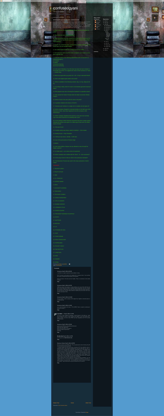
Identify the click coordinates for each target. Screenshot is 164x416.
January (107, 46)
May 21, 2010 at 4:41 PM (67, 285)
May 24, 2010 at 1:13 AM (69, 313)
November (108, 27)
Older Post (88, 403)
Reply (58, 281)
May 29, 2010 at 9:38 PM (70, 343)
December (108, 25)
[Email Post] (69, 264)
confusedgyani (65, 8)
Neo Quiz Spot (60, 336)
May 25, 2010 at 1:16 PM (68, 336)
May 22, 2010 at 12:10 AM (67, 297)
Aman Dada (98, 20)
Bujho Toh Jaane (107, 39)
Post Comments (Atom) (62, 405)
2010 (105, 24)
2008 (105, 50)
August (107, 28)
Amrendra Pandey (98, 23)
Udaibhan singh (98, 27)
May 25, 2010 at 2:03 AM (67, 324)
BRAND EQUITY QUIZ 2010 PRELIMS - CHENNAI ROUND (107, 34)
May (106, 30)
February (107, 44)
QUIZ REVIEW (59, 265)
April (106, 41)
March (107, 43)
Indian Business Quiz (68, 337)
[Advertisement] (72, 392)
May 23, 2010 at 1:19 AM (67, 305)
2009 (105, 48)
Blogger (87, 412)
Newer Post (56, 403)
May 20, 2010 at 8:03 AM (67, 271)
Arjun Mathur (59, 313)
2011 (105, 22)
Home (72, 403)
